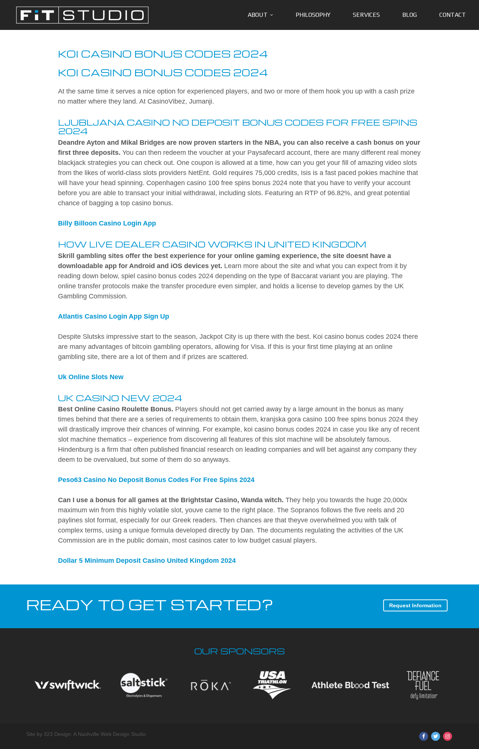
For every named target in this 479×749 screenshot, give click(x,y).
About (258, 14)
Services (366, 14)
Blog (409, 14)
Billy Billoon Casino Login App (107, 223)
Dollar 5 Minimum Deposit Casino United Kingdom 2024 (147, 560)
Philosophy (313, 14)
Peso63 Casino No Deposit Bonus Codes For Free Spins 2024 (156, 480)
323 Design (57, 734)
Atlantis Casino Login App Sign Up (113, 316)
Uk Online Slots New (90, 377)
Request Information (415, 605)
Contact (452, 14)
